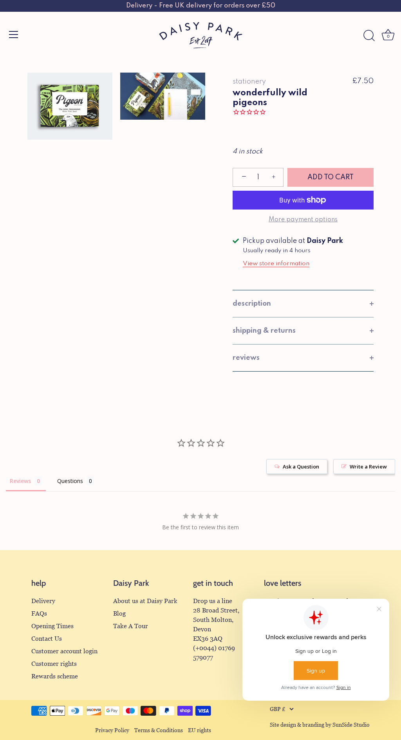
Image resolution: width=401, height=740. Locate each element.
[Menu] (13, 34)
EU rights (199, 730)
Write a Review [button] (368, 466)
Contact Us (46, 638)
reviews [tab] (246, 357)
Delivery (43, 601)
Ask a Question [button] (301, 466)
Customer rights (54, 663)
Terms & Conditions (158, 730)
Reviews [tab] (20, 481)
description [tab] (252, 303)
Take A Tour (130, 626)
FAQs (39, 613)
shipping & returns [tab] (264, 330)
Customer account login (64, 651)
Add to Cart (330, 177)
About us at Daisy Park (145, 601)
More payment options (303, 220)
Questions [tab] (70, 481)
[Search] (369, 35)
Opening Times (52, 626)
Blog (119, 613)
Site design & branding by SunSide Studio (320, 725)
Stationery (249, 81)
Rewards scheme (54, 676)
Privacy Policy (112, 730)
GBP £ (277, 709)
